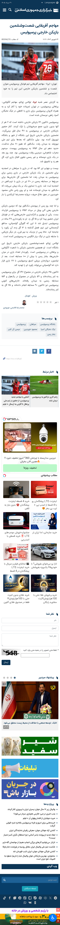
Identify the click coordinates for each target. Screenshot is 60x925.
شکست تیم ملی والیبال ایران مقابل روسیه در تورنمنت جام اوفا (29, 847)
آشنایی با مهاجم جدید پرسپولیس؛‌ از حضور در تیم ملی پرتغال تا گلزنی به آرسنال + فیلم (16, 400)
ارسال (6, 662)
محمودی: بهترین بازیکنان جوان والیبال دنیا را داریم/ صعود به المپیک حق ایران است (29, 857)
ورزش (34, 296)
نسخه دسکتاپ (30, 888)
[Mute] (11, 450)
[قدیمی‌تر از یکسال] (44, 385)
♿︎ (53, 917)
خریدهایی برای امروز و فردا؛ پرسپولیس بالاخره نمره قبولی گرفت (30, 824)
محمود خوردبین (30, 329)
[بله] (35, 898)
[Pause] (6, 450)
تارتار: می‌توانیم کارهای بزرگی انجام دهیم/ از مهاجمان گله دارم (29, 842)
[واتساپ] (25, 903)
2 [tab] (11, 678)
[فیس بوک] (10, 898)
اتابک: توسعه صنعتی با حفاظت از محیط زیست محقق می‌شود (30, 723)
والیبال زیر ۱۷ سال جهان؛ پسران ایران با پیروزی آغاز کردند (31, 809)
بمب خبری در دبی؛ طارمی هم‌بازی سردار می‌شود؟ (34, 814)
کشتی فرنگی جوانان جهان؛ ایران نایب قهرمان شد (34, 851)
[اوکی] (35, 903)
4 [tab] (4, 678)
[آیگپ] (30, 898)
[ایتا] (25, 898)
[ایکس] (50, 898)
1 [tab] (15, 678)
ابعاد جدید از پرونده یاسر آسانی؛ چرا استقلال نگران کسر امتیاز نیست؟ (29, 836)
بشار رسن (51, 334)
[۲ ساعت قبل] (30, 700)
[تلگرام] (55, 898)
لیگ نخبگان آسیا (48, 329)
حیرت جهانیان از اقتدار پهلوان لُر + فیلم (39, 818)
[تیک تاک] (4, 898)
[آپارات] (40, 898)
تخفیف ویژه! (30, 468)
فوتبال (27, 296)
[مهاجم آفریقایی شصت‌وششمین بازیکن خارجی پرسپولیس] (30, 61)
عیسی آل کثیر (14, 329)
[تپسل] (4, 419)
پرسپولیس (21, 324)
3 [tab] (8, 678)
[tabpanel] (30, 706)
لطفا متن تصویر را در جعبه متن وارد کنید (40, 650)
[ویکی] (30, 903)
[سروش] (20, 898)
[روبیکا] (45, 898)
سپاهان (33, 324)
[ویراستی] (15, 898)
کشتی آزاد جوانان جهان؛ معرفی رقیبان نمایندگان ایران (32, 830)
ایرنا (33, 10)
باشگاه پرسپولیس (47, 324)
